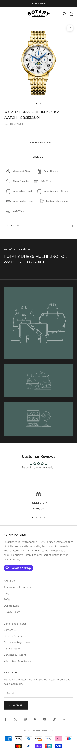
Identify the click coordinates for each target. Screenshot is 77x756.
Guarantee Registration (17, 642)
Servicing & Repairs (15, 655)
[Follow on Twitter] (15, 719)
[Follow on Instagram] (25, 719)
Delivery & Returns (15, 636)
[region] (38, 501)
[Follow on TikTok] (54, 719)
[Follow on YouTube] (44, 719)
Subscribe (16, 705)
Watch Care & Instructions (19, 661)
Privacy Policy (12, 612)
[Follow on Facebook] (5, 719)
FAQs (7, 599)
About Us (9, 581)
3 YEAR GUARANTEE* (38, 142)
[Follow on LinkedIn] (64, 719)
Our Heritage (11, 606)
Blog (6, 593)
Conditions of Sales (15, 624)
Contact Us (10, 630)
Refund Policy (12, 648)
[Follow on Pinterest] (35, 719)
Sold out (39, 157)
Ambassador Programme (18, 587)
